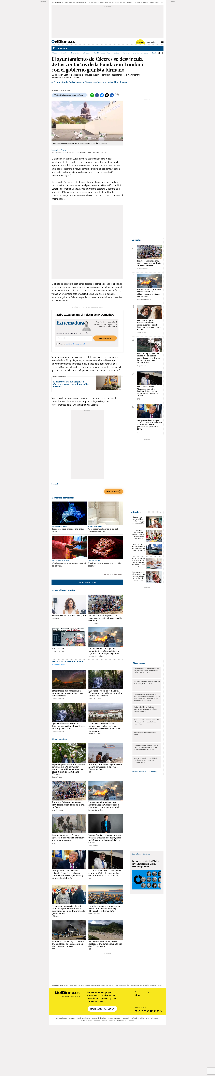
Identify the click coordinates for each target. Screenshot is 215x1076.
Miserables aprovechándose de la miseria (145, 734)
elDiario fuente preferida (133, 985)
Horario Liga (115, 985)
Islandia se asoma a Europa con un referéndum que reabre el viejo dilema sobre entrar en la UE (104, 908)
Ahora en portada (59, 739)
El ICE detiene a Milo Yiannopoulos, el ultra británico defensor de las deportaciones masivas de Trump (105, 873)
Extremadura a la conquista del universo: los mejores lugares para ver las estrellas (67, 693)
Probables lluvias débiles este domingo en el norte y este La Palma (147, 682)
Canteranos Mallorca (154, 2)
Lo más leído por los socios (63, 590)
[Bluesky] (102, 95)
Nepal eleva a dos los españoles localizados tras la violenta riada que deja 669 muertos (105, 944)
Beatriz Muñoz (57, 777)
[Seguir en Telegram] (145, 1011)
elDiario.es (55, 916)
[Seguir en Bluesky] (136, 1011)
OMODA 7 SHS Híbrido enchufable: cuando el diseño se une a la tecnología (138, 547)
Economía (75, 53)
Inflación (145, 2)
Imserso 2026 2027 (95, 985)
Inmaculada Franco (59, 150)
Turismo (126, 53)
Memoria (108, 985)
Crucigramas (77, 985)
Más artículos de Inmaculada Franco (67, 661)
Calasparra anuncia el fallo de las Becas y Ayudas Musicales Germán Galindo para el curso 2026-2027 (146, 671)
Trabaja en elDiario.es (83, 1018)
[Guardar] (117, 95)
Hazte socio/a (140, 42)
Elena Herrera (141, 332)
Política (54, 53)
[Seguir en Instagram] (148, 1011)
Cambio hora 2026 (68, 985)
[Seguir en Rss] (161, 1011)
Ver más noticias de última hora (144, 772)
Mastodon (131, 1021)
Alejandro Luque (142, 366)
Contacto (97, 1021)
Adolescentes (122, 985)
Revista (104, 1021)
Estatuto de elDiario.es (141, 854)
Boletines (112, 1021)
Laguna (103, 985)
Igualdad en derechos (102, 53)
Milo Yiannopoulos (127, 2)
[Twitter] (159, 53)
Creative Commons (114, 1018)
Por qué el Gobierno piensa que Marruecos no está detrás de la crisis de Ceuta (105, 618)
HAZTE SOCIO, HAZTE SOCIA (102, 1009)
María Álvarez (56, 618)
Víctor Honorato (93, 623)
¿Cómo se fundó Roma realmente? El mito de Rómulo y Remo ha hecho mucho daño (146, 722)
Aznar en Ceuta (59, 648)
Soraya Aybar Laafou (95, 656)
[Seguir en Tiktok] (155, 1011)
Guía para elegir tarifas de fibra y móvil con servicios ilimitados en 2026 (138, 520)
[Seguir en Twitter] (139, 1011)
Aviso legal (125, 1018)
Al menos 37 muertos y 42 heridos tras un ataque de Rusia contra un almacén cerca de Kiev (68, 944)
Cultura (116, 53)
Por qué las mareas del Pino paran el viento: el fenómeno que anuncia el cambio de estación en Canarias (146, 747)
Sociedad (64, 53)
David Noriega (93, 845)
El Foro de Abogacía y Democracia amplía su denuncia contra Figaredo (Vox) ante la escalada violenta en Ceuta (149, 324)
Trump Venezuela (138, 2)
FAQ (147, 1018)
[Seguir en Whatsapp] (158, 1011)
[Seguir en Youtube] (151, 1011)
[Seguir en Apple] (139, 995)
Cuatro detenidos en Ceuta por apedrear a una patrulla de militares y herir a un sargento (68, 837)
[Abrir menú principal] (162, 42)
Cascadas (87, 985)
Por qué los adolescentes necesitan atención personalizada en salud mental (138, 535)
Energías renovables (140, 53)
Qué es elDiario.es (61, 1018)
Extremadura (60, 48)
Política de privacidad (137, 1018)
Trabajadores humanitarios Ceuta (99, 2)
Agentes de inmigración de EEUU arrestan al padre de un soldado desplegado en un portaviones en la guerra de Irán (68, 910)
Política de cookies (86, 1021)
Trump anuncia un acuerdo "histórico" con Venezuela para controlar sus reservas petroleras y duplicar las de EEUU (149, 424)
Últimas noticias (138, 663)
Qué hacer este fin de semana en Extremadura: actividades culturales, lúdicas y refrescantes (105, 693)
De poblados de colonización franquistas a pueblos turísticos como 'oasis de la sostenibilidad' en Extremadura (104, 727)
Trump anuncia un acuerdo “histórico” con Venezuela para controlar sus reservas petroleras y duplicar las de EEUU (67, 874)
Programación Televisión (156, 985)
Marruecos (111, 2)
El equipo (72, 1018)
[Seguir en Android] (136, 995)
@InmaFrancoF (60, 664)
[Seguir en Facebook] (142, 1011)
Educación (86, 53)
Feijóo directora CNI (70, 2)
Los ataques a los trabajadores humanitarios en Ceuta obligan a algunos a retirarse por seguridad (103, 651)
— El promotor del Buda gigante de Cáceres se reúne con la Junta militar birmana (89, 82)
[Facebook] (162, 53)
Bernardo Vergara (58, 651)
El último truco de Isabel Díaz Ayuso (69, 615)
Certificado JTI (121, 1021)
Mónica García (118, 2)
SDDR (82, 985)
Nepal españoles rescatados (83, 2)
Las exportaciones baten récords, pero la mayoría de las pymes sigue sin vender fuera (138, 576)
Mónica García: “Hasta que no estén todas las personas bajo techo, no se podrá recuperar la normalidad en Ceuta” (104, 839)
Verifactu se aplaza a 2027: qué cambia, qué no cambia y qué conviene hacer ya (138, 562)
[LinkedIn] (112, 95)
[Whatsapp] (92, 95)
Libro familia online (144, 985)
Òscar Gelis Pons (94, 914)
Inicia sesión (151, 42)
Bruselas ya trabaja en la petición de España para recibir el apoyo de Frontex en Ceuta (105, 767)
